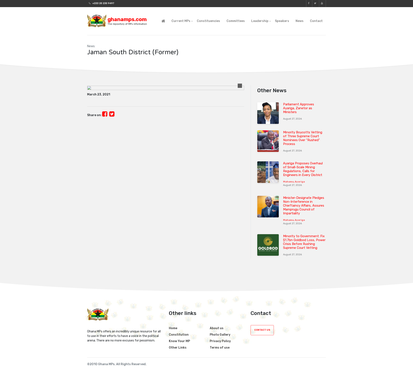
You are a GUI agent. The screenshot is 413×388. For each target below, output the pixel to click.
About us (216, 328)
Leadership (259, 21)
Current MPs (180, 21)
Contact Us (262, 330)
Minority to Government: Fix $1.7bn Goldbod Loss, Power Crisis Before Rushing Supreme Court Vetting (304, 242)
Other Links (177, 347)
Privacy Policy (220, 341)
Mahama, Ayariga (294, 181)
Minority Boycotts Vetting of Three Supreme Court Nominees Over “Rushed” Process (302, 138)
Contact (316, 21)
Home (173, 328)
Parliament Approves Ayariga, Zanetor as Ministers (298, 108)
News (300, 21)
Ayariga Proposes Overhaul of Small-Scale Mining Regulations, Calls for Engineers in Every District (303, 169)
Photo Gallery (220, 335)
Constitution (179, 335)
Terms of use (220, 347)
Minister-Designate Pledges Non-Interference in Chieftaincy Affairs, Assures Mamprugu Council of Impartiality (303, 205)
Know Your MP (179, 341)
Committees (236, 21)
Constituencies (208, 21)
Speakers (282, 21)
